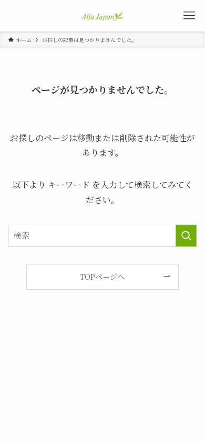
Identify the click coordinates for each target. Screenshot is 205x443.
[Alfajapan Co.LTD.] (102, 15)
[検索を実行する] (186, 236)
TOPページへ (102, 276)
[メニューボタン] (189, 15)
